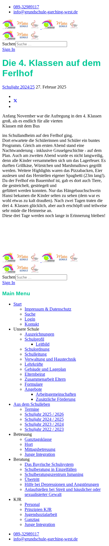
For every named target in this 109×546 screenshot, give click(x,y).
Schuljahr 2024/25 (18, 87)
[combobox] (41, 44)
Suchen (8, 43)
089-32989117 (26, 6)
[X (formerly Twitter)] (15, 101)
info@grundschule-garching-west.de (45, 11)
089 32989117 (30, 240)
